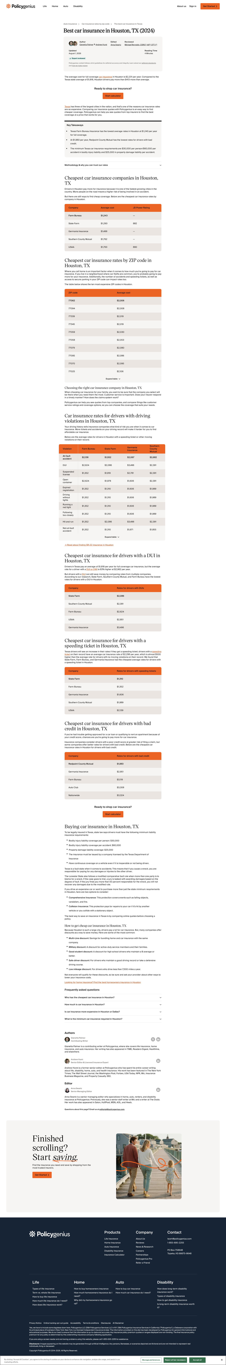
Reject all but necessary (175, 1360)
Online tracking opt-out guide (56, 1323)
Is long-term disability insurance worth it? (175, 1306)
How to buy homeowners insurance (91, 1289)
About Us (140, 1239)
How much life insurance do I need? (49, 1301)
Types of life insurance (43, 1289)
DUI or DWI (91, 569)
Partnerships (142, 1255)
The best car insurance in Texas (128, 24)
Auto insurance (70, 24)
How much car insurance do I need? (133, 1293)
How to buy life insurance (44, 1297)
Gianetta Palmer (86, 44)
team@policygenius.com (179, 1239)
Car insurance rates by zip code (95, 24)
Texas (67, 106)
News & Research (144, 1247)
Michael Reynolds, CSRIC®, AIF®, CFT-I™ (141, 44)
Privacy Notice (35, 1323)
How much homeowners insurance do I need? (93, 1294)
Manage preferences (151, 1360)
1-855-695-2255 (175, 1243)
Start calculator (113, 96)
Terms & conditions (91, 1323)
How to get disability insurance (172, 1300)
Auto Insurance (111, 1247)
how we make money (79, 65)
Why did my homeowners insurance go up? (93, 1302)
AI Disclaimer (118, 1323)
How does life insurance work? (47, 1305)
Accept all (197, 1360)
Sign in (192, 6)
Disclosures (106, 1323)
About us (181, 6)
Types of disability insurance (171, 1296)
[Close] (222, 1360)
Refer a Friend (143, 1263)
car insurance (105, 77)
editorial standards (149, 63)
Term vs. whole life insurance (46, 1293)
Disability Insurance (113, 1251)
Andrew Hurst (101, 44)
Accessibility (75, 1323)
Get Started (41, 1175)
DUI (84, 574)
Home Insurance (112, 1243)
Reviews (140, 1243)
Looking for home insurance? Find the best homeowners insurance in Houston (103, 982)
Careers (140, 1251)
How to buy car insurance (128, 1289)
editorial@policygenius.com (111, 1109)
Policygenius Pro (144, 1259)
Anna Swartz (116, 44)
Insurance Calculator (114, 1255)
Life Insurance (111, 1239)
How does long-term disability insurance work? (172, 1290)
